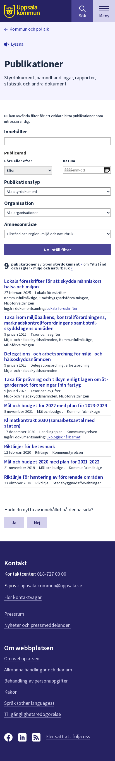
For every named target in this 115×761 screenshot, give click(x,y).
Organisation (19, 203)
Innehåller (15, 131)
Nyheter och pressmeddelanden (37, 625)
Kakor (10, 692)
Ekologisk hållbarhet (63, 437)
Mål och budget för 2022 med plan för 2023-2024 (55, 405)
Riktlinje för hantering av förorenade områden (53, 477)
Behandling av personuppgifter (36, 680)
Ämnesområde (20, 224)
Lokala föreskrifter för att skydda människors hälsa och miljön (53, 284)
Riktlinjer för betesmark (29, 446)
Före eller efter (18, 160)
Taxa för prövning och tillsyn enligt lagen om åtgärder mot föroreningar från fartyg (56, 382)
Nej (37, 522)
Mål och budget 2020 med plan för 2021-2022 (51, 461)
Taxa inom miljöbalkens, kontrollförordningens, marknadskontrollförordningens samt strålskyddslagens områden (55, 323)
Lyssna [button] (17, 44)
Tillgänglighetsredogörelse (32, 714)
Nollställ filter (57, 249)
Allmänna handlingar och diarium (38, 669)
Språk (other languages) (29, 703)
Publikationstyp (22, 182)
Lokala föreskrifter (62, 308)
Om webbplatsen (21, 658)
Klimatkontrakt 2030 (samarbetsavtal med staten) (49, 423)
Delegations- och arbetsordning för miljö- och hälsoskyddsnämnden (53, 356)
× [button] (82, 264)
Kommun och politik (29, 29)
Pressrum (14, 614)
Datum (69, 160)
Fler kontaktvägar (23, 597)
